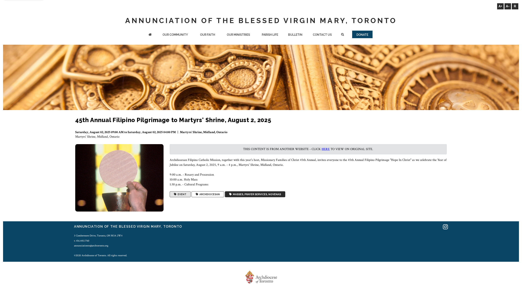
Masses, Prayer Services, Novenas (256, 194)
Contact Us (322, 34)
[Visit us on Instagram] (445, 227)
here (326, 149)
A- (508, 6)
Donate (362, 34)
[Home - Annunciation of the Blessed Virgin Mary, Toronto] (150, 35)
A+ (500, 6)
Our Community (175, 34)
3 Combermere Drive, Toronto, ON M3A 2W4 (98, 235)
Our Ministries (238, 34)
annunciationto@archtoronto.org (91, 245)
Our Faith (207, 34)
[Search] (342, 35)
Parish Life (270, 34)
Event (181, 194)
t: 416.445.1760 (81, 240)
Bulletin (295, 34)
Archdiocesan (209, 194)
